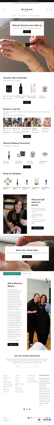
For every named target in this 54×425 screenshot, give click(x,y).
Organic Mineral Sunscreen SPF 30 (8, 96)
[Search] (4, 9)
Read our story (12, 344)
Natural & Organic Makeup (17, 188)
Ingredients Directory (7, 384)
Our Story (5, 375)
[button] (15, 15)
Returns (17, 381)
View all (27, 102)
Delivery (17, 379)
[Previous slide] (24, 73)
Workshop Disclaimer (19, 391)
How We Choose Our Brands (7, 387)
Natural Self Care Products (46, 188)
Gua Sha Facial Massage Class (7, 129)
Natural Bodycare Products (26, 188)
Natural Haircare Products (36, 188)
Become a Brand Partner (32, 381)
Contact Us (17, 377)
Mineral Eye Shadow (18, 161)
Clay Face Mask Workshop (26, 128)
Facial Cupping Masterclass (34, 129)
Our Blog (5, 379)
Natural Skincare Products (7, 188)
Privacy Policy (18, 387)
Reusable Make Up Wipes (43, 161)
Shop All (27, 31)
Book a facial (27, 256)
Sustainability (6, 389)
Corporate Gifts (30, 377)
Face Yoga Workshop (45, 128)
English (5, 420)
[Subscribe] (37, 366)
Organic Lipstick (6, 161)
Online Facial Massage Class (16, 129)
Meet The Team (6, 377)
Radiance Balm (29, 161)
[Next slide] (29, 73)
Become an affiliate (31, 379)
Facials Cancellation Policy (19, 384)
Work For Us (5, 391)
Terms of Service (18, 389)
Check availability (37, 228)
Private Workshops (31, 375)
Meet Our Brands (6, 381)
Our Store (17, 375)
